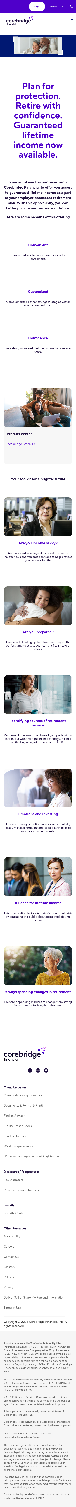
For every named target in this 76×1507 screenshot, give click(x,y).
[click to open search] (72, 5)
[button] (37, 6)
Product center (19, 434)
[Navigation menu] (72, 18)
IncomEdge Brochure (21, 444)
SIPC (61, 1383)
